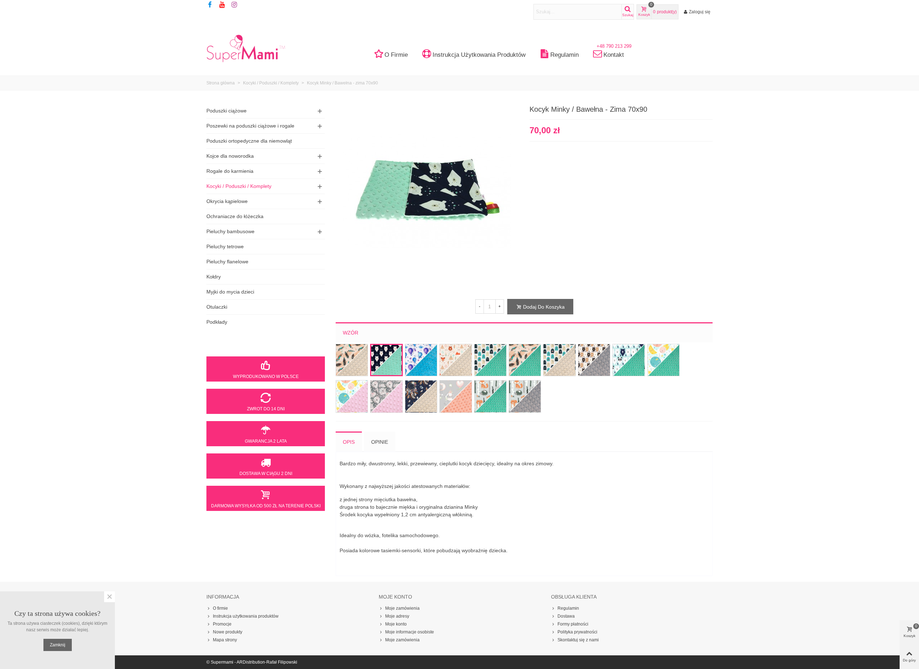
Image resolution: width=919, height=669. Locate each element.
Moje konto (396, 624)
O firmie (396, 54)
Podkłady (216, 322)
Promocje (222, 624)
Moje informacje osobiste (409, 632)
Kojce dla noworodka (230, 156)
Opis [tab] (349, 442)
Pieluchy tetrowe (225, 246)
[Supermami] (245, 48)
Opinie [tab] (379, 442)
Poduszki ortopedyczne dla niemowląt (249, 141)
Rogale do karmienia (229, 171)
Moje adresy (397, 616)
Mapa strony (225, 639)
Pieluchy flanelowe (227, 261)
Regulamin (564, 54)
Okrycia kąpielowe (227, 201)
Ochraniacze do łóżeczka (234, 216)
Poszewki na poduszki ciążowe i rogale (250, 126)
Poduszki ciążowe (226, 111)
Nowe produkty (227, 632)
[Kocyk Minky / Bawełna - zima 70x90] (427, 190)
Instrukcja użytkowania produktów (479, 54)
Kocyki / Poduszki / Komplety (238, 186)
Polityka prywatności (577, 632)
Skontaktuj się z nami (578, 639)
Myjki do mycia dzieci (230, 292)
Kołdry (213, 277)
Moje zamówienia (402, 608)
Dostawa (566, 616)
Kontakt (614, 52)
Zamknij (57, 644)
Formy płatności (573, 624)
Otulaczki (216, 307)
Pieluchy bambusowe (230, 231)
